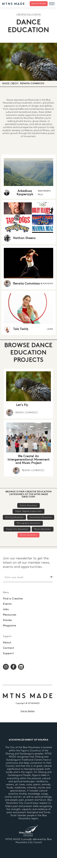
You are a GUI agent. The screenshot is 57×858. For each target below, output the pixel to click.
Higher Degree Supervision (28, 511)
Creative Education (28, 15)
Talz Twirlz (20, 329)
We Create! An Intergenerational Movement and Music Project (29, 459)
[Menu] (52, 4)
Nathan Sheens (24, 238)
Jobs (6, 609)
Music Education (42, 529)
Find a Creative (13, 598)
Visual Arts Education (17, 529)
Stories (7, 620)
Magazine (9, 625)
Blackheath (47, 283)
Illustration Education (41, 517)
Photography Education (28, 523)
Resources (9, 615)
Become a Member (38, 3)
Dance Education (28, 535)
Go (46, 577)
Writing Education (14, 517)
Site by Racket (28, 711)
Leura (50, 329)
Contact (8, 648)
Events (7, 604)
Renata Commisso (32, 84)
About (7, 642)
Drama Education (28, 505)
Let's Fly (22, 405)
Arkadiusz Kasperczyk (25, 192)
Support (8, 653)
